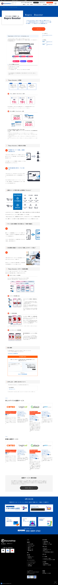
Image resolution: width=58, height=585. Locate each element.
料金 (28, 4)
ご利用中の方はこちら (42, 2)
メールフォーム (34, 509)
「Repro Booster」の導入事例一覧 (13, 353)
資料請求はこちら (49, 2)
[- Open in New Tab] (28, 577)
